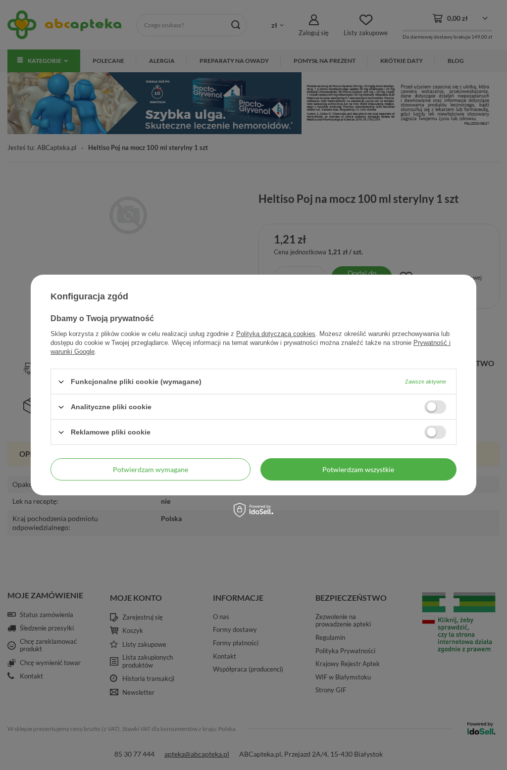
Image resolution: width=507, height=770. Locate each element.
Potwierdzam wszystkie (358, 469)
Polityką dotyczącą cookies (275, 333)
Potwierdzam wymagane (150, 469)
